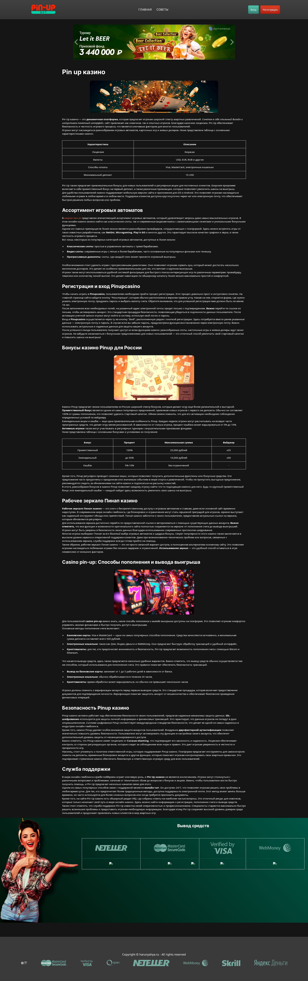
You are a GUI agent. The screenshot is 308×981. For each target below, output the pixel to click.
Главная (145, 9)
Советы (162, 9)
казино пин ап (72, 218)
